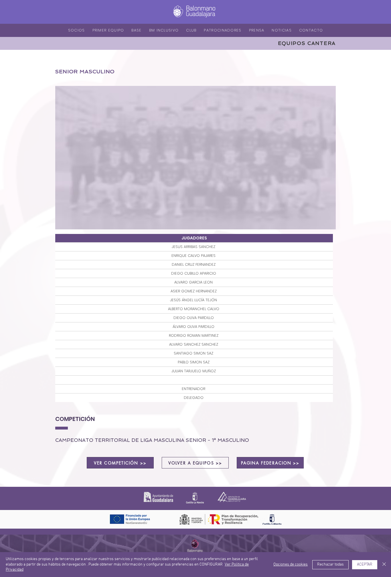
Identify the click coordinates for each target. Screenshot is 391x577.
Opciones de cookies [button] (290, 564)
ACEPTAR (364, 564)
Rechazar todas (330, 564)
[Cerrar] (384, 564)
